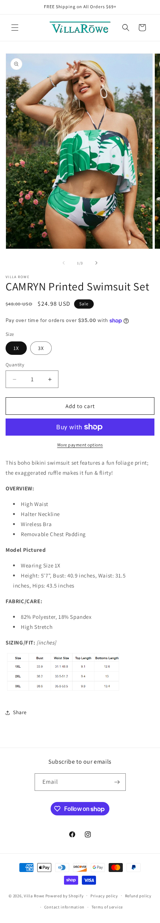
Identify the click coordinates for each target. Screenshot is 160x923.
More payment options (80, 445)
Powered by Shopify (64, 895)
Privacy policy (104, 895)
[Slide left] (63, 263)
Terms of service (107, 907)
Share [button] (20, 712)
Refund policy (138, 895)
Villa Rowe (34, 895)
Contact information (64, 907)
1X (16, 348)
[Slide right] (96, 263)
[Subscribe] (117, 782)
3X (41, 348)
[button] (15, 27)
